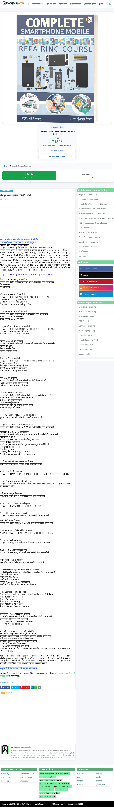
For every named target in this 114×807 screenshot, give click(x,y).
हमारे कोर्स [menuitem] (52, 4)
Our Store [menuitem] (5, 781)
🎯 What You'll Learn (57, 156)
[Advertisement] (37, 219)
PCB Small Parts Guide (88, 232)
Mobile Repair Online (46, 790)
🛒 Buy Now (29, 175)
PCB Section (84, 228)
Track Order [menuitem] (6, 777)
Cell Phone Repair (63, 783)
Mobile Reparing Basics (89, 316)
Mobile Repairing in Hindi (48, 783)
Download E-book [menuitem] (27, 773)
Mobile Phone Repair (62, 774)
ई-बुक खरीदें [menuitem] (63, 4)
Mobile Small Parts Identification (92, 213)
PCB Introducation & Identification (93, 223)
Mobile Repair (66, 787)
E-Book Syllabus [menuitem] (7, 773)
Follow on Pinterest (90, 281)
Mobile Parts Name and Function (92, 209)
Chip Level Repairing (87, 307)
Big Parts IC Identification (89, 194)
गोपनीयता (80, 781)
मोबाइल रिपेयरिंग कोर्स (7, 683)
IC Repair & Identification (89, 199)
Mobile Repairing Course (48, 777)
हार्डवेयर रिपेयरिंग (84, 354)
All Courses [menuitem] (24, 781)
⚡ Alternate (85, 175)
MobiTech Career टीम (10, 199)
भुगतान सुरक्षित (100, 784)
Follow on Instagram (91, 288)
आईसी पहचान (83, 251)
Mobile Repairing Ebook (47, 796)
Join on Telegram (89, 294)
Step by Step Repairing (88, 242)
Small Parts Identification (89, 237)
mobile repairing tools (89, 340)
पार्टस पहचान (83, 256)
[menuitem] (29, 4)
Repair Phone (55, 793)
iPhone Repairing (86, 335)
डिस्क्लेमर (99, 777)
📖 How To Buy (57, 151)
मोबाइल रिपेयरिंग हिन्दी (86, 349)
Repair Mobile (44, 793)
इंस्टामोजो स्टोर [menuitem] (76, 4)
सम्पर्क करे (99, 773)
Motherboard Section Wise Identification (96, 218)
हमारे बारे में (80, 773)
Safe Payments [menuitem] (26, 777)
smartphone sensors (88, 246)
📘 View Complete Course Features (17, 166)
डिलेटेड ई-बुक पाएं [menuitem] (90, 4)
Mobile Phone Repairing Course (50, 787)
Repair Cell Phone (61, 790)
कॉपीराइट (80, 784)
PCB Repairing (85, 321)
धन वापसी (99, 781)
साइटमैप (79, 777)
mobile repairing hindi (47, 774)
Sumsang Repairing (87, 330)
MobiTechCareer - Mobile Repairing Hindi (35, 804)
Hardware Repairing (87, 311)
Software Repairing (87, 326)
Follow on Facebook (90, 269)
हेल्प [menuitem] (101, 4)
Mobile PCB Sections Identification (93, 204)
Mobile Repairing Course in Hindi (50, 780)
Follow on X (87, 275)
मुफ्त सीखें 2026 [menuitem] (39, 4)
